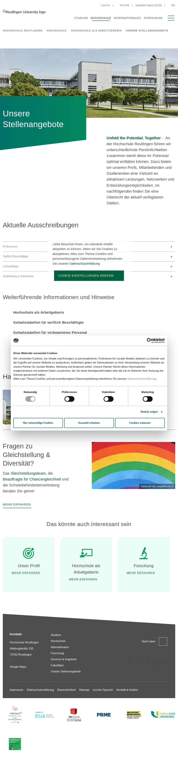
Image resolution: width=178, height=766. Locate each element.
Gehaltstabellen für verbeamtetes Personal (50, 332)
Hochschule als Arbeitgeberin (38, 312)
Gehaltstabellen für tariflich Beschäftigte (48, 322)
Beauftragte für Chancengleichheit (32, 479)
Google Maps (18, 666)
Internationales (127, 17)
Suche (125, 5)
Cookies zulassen (140, 422)
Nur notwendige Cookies (38, 422)
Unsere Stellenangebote (66, 671)
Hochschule (101, 17)
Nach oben (148, 641)
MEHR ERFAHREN (26, 573)
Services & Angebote (64, 659)
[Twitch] (156, 662)
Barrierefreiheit (66, 689)
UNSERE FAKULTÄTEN (149, 5)
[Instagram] (130, 662)
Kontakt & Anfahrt (127, 689)
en (173, 5)
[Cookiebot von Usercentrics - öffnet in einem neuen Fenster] (149, 340)
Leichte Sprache (103, 689)
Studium (81, 17)
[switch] (69, 399)
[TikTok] (139, 662)
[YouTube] (165, 662)
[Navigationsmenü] (171, 18)
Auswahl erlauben (89, 422)
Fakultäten (57, 665)
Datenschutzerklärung (142, 378)
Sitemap (84, 689)
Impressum (16, 689)
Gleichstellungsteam (28, 473)
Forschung (153, 17)
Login (105, 5)
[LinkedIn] (148, 662)
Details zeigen (149, 411)
